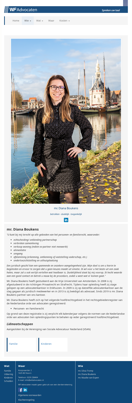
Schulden (8, 381)
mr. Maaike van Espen (88, 377)
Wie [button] (26, 20)
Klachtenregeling (26, 399)
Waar (51, 20)
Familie (13, 343)
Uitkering (8, 374)
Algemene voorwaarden (29, 395)
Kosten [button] (63, 20)
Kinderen (46, 343)
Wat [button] (38, 20)
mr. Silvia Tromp (85, 370)
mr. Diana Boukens (87, 374)
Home (16, 20)
